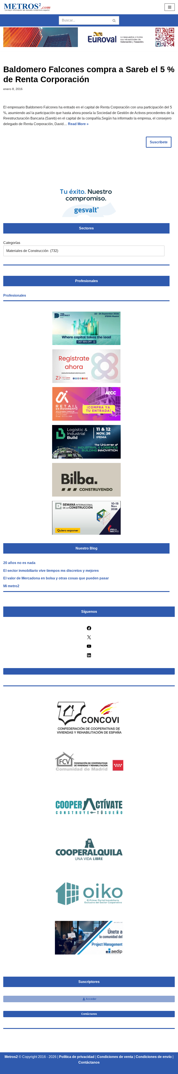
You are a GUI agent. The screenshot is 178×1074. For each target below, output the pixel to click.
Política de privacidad (76, 1057)
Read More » (78, 124)
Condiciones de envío (154, 1057)
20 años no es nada (19, 563)
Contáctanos (89, 1013)
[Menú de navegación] (170, 7)
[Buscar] (114, 20)
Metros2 (11, 1057)
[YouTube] (89, 647)
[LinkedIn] (89, 657)
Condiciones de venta (115, 1057)
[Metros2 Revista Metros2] (27, 7)
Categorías (11, 243)
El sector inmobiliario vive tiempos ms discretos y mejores (51, 570)
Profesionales (14, 295)
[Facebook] (89, 629)
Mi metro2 (11, 586)
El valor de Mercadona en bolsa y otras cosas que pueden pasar (56, 578)
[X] (89, 639)
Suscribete (159, 142)
